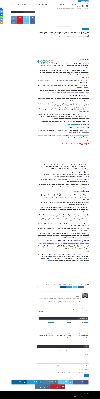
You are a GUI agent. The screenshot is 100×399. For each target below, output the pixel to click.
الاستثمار (44, 5)
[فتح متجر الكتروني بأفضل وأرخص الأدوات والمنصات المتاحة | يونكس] (46, 327)
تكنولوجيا (22, 5)
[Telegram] (49, 61)
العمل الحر (51, 5)
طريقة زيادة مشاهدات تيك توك (76, 124)
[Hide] (0, 25)
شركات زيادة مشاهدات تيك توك (73, 284)
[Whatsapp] (46, 61)
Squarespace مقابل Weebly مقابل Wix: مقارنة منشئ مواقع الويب (50, 310)
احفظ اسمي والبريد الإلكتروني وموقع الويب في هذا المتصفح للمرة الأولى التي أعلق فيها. (71, 372)
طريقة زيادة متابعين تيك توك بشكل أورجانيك (78, 310)
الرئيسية (69, 5)
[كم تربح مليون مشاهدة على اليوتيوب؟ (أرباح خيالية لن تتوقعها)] (80, 327)
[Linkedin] (44, 61)
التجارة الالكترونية (60, 5)
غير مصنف (69, 322)
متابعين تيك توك (55, 284)
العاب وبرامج (36, 5)
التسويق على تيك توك (83, 284)
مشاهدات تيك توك (48, 284)
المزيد (17, 5)
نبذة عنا (81, 394)
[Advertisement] (63, 17)
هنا (82, 140)
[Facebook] (38, 61)
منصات (29, 5)
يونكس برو (13, 397)
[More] (52, 61)
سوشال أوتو (80, 260)
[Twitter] (41, 61)
